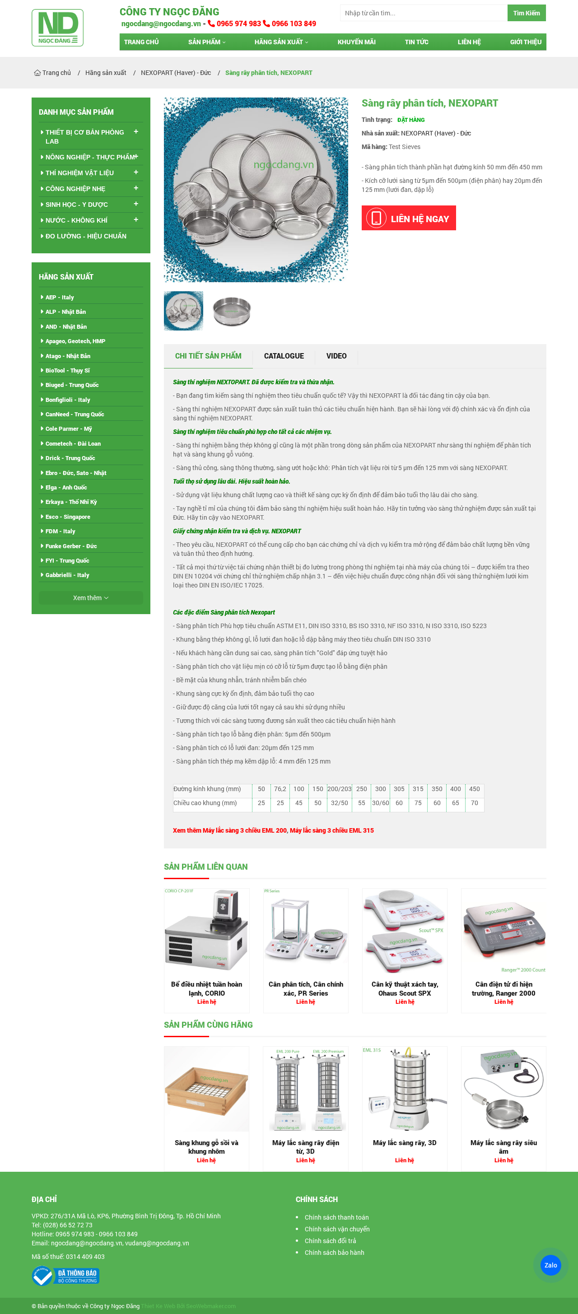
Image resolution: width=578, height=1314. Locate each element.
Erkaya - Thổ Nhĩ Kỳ (71, 502)
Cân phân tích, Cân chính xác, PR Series (306, 988)
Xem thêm (87, 597)
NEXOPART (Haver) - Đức (436, 133)
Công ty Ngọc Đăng (169, 11)
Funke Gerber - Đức (71, 546)
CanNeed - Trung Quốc (75, 414)
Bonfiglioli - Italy (68, 400)
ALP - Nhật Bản (66, 312)
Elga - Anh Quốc (66, 487)
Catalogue (284, 355)
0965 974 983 (239, 23)
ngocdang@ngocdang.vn (160, 23)
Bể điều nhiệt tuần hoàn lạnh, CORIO (206, 988)
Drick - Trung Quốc (70, 458)
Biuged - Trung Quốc (72, 385)
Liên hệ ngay (420, 218)
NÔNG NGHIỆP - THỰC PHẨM (90, 157)
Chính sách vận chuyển (337, 1229)
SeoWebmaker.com (211, 1306)
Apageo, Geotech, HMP (76, 341)
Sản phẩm (204, 41)
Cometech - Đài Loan (73, 443)
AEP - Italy (60, 297)
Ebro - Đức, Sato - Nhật (76, 473)
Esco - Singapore (68, 517)
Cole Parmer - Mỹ (69, 428)
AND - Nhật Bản (66, 326)
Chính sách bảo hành (334, 1252)
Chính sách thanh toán (337, 1217)
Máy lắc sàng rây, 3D (405, 1142)
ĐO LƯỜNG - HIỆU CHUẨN (86, 236)
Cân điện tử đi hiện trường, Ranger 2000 (504, 988)
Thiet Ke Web (158, 1306)
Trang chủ (141, 41)
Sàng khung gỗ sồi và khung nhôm (206, 1147)
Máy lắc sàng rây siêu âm (504, 1147)
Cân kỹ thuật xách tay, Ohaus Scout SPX (405, 988)
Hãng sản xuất (279, 41)
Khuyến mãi (357, 41)
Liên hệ (469, 41)
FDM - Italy (60, 531)
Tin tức (417, 41)
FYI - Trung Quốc (67, 560)
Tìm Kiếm (526, 13)
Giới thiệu (526, 41)
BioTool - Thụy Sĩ (68, 370)
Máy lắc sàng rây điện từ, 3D (305, 1147)
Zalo (551, 1265)
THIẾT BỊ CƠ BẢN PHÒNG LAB (85, 137)
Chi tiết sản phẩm (208, 355)
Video (336, 355)
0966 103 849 (293, 23)
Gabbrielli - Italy (67, 575)
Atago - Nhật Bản (68, 356)
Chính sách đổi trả (330, 1240)
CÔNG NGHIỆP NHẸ (75, 188)
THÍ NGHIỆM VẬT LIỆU (80, 173)
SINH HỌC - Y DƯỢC (77, 204)
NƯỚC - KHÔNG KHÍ (76, 220)
